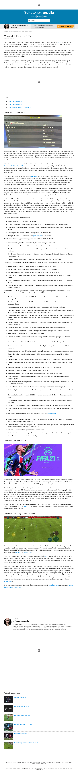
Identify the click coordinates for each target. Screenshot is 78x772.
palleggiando (52, 413)
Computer (33, 16)
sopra (62, 484)
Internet (45, 16)
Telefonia (39, 16)
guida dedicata (37, 236)
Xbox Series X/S (18, 166)
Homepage (9, 762)
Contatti (43, 762)
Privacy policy (64, 762)
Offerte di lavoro (55, 762)
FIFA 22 (26, 506)
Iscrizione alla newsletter (33, 762)
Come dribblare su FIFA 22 (16, 101)
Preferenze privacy (41, 763)
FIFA (60, 42)
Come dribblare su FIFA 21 (16, 104)
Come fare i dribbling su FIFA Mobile (19, 108)
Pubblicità (48, 762)
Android (17, 552)
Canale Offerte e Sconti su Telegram (19, 26)
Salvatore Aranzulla (9, 38)
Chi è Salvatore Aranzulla (19, 762)
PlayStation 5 (8, 166)
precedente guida (54, 585)
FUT (46, 556)
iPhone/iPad (27, 552)
